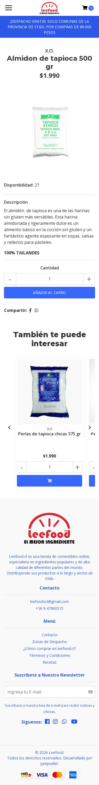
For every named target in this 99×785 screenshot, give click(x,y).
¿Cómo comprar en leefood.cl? (49, 648)
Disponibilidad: (19, 185)
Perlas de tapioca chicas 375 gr (49, 434)
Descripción (16, 202)
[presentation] (9, 427)
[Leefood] (49, 8)
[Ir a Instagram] (55, 722)
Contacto (50, 634)
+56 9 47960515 (49, 608)
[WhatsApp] (64, 722)
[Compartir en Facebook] (30, 310)
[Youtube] (74, 722)
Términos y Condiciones (49, 655)
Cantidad (49, 268)
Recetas (49, 662)
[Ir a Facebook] (47, 722)
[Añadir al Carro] (49, 481)
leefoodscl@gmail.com (49, 601)
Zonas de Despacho (49, 641)
